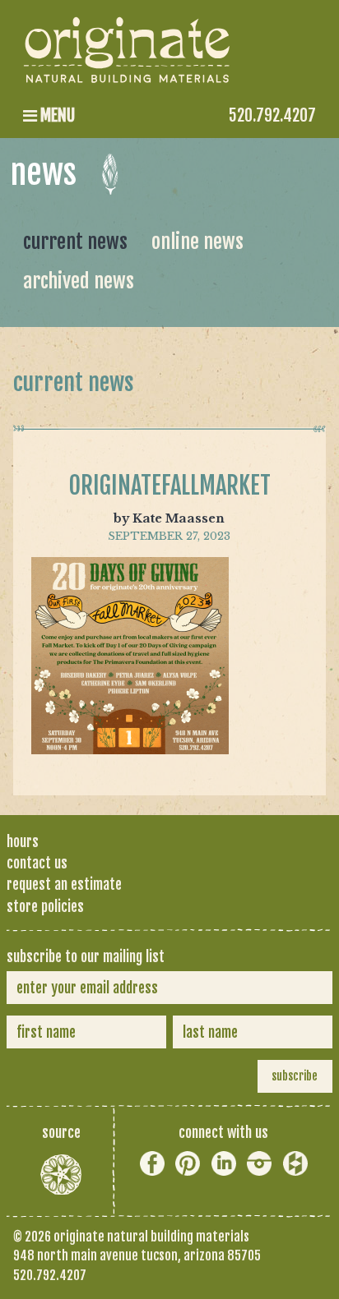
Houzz (296, 1164)
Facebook (152, 1164)
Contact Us (37, 863)
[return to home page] (128, 70)
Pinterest (188, 1164)
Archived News (78, 281)
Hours (23, 841)
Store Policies (45, 906)
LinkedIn (223, 1164)
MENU (56, 115)
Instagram (259, 1164)
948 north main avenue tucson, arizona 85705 (137, 1255)
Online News (197, 241)
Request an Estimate (64, 884)
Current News (75, 241)
